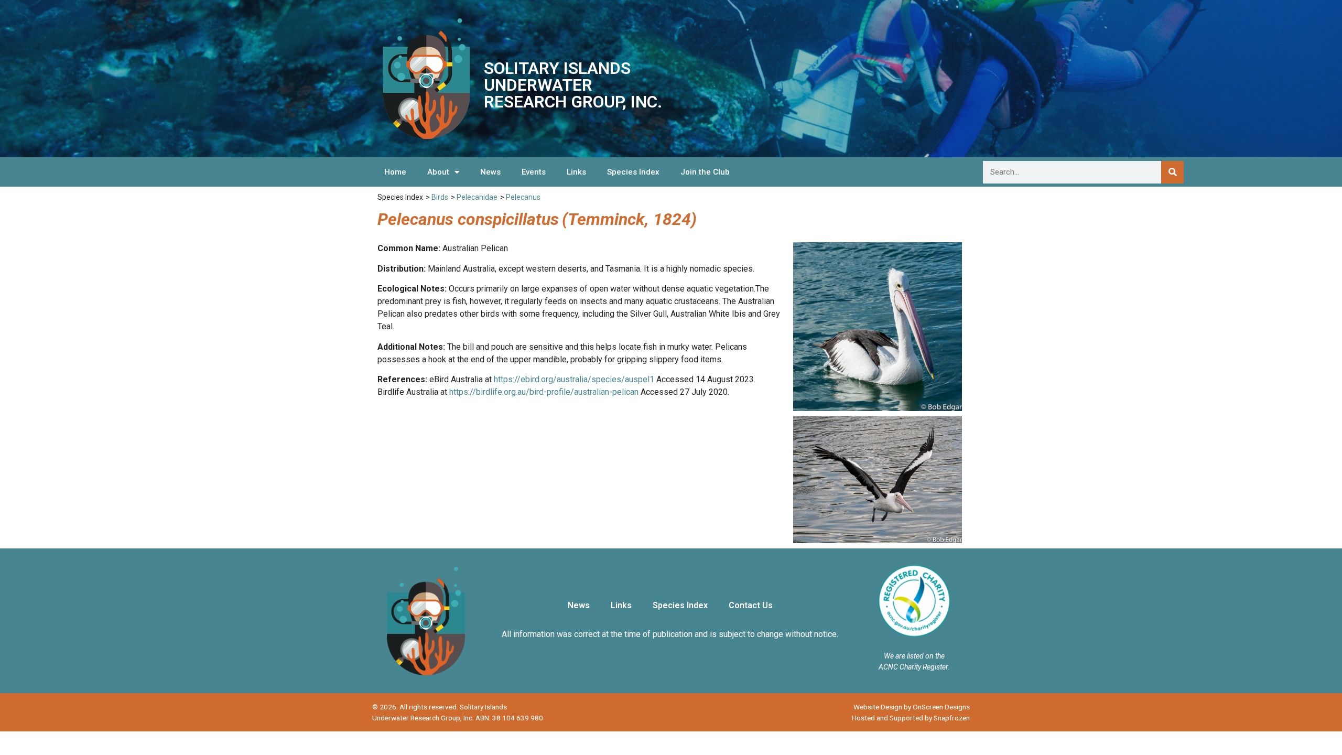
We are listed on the (914, 656)
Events (534, 172)
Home (395, 172)
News (490, 172)
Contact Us (751, 605)
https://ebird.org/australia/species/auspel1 (574, 379)
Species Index (633, 172)
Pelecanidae (477, 197)
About (438, 172)
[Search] (1172, 172)
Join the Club (705, 172)
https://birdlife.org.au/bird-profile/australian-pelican (543, 392)
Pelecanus (523, 197)
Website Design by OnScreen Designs (911, 707)
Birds (439, 197)
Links (576, 172)
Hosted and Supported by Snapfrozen (911, 718)
